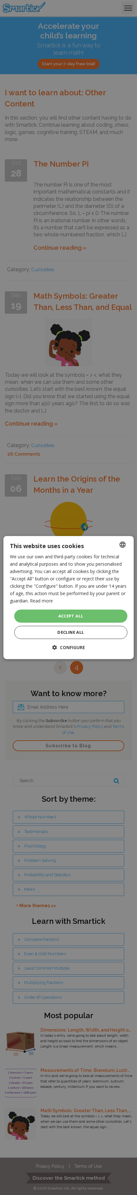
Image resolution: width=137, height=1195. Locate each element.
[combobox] (122, 544)
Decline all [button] (70, 632)
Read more (41, 601)
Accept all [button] (70, 616)
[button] (68, 647)
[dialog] (69, 597)
